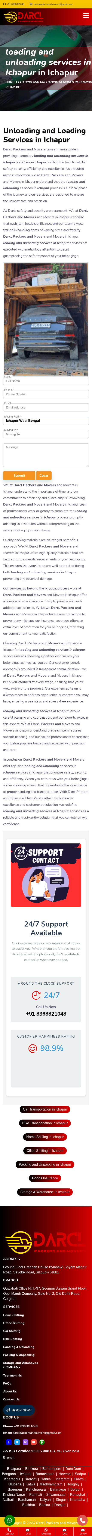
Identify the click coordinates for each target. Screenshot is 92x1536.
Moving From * (12, 416)
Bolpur (75, 1489)
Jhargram (62, 1479)
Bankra (44, 1505)
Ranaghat (77, 1494)
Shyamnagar (56, 1494)
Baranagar (58, 1489)
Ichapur (25, 1474)
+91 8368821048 (15, 4)
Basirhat (28, 1505)
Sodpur (80, 1474)
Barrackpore (45, 1474)
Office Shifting (13, 1323)
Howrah (65, 1474)
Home (10, 82)
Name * (8, 376)
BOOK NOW (21, 1410)
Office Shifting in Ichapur (45, 1150)
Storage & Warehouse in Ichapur (45, 1192)
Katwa (30, 1484)
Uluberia (14, 1484)
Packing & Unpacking (19, 1355)
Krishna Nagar (14, 1494)
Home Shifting (13, 1315)
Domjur (59, 1505)
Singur (61, 1500)
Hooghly (73, 1484)
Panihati (35, 1494)
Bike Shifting (12, 1339)
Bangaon (9, 1474)
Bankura (31, 1469)
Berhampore (51, 1469)
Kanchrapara (36, 1489)
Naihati (8, 1500)
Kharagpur (12, 1479)
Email (7, 403)
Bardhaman (27, 1500)
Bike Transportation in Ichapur (45, 1123)
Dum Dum (73, 1469)
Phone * (9, 389)
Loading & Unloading (18, 1347)
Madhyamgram (51, 1484)
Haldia (46, 1479)
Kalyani (46, 1500)
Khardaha (77, 1500)
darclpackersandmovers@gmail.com (37, 1433)
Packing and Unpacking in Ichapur (45, 1164)
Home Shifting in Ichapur (45, 1137)
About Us (10, 1391)
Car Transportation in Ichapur (45, 1109)
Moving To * (11, 430)
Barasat (30, 1479)
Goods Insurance (45, 1178)
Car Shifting (12, 1331)
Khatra (79, 1479)
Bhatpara (14, 1469)
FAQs (7, 1383)
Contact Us (11, 1399)
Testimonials (12, 1375)
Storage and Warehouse (20, 1362)
